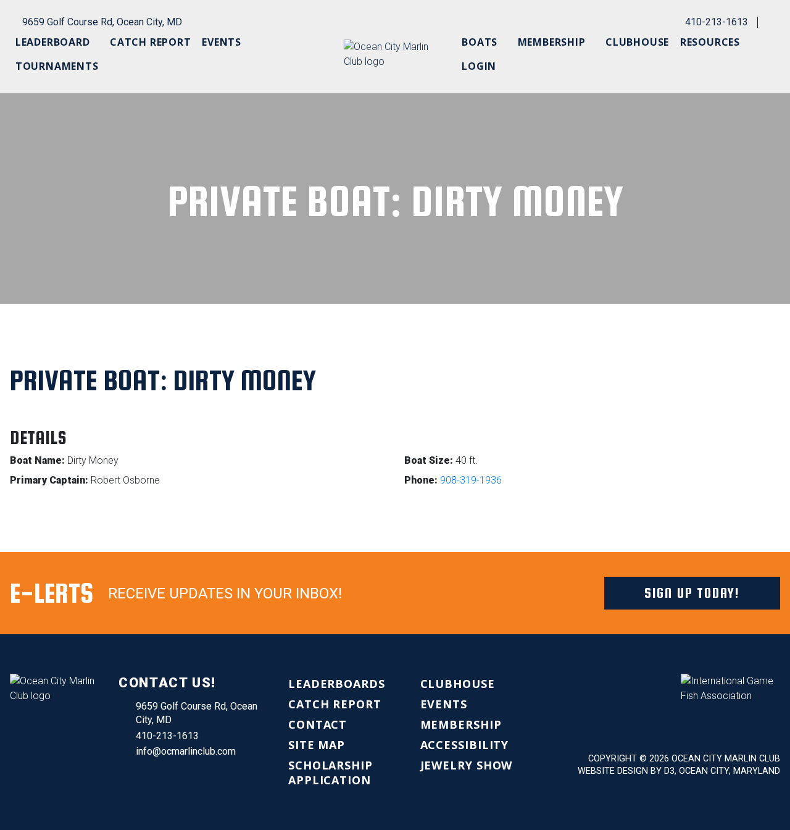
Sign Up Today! (692, 593)
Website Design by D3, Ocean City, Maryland (679, 771)
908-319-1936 (471, 480)
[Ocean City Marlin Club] (395, 53)
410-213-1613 (716, 22)
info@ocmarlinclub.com (186, 751)
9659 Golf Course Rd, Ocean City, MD (102, 22)
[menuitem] (57, 42)
